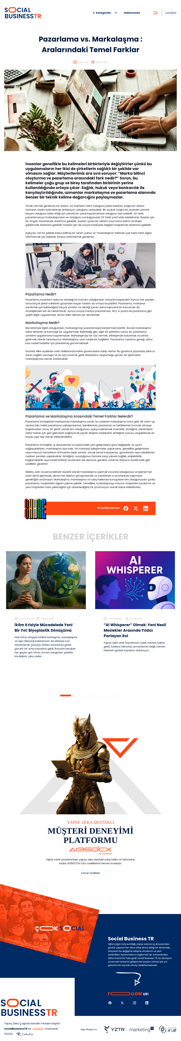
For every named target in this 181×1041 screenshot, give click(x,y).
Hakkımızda (132, 13)
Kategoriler (103, 13)
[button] (65, 695)
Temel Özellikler (90, 873)
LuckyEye (170, 13)
